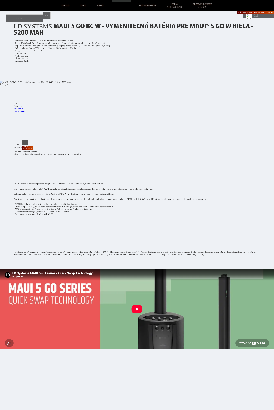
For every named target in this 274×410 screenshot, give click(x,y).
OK (47, 15)
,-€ (256, 15)
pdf (20, 110)
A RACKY (202, 5)
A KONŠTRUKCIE (174, 5)
